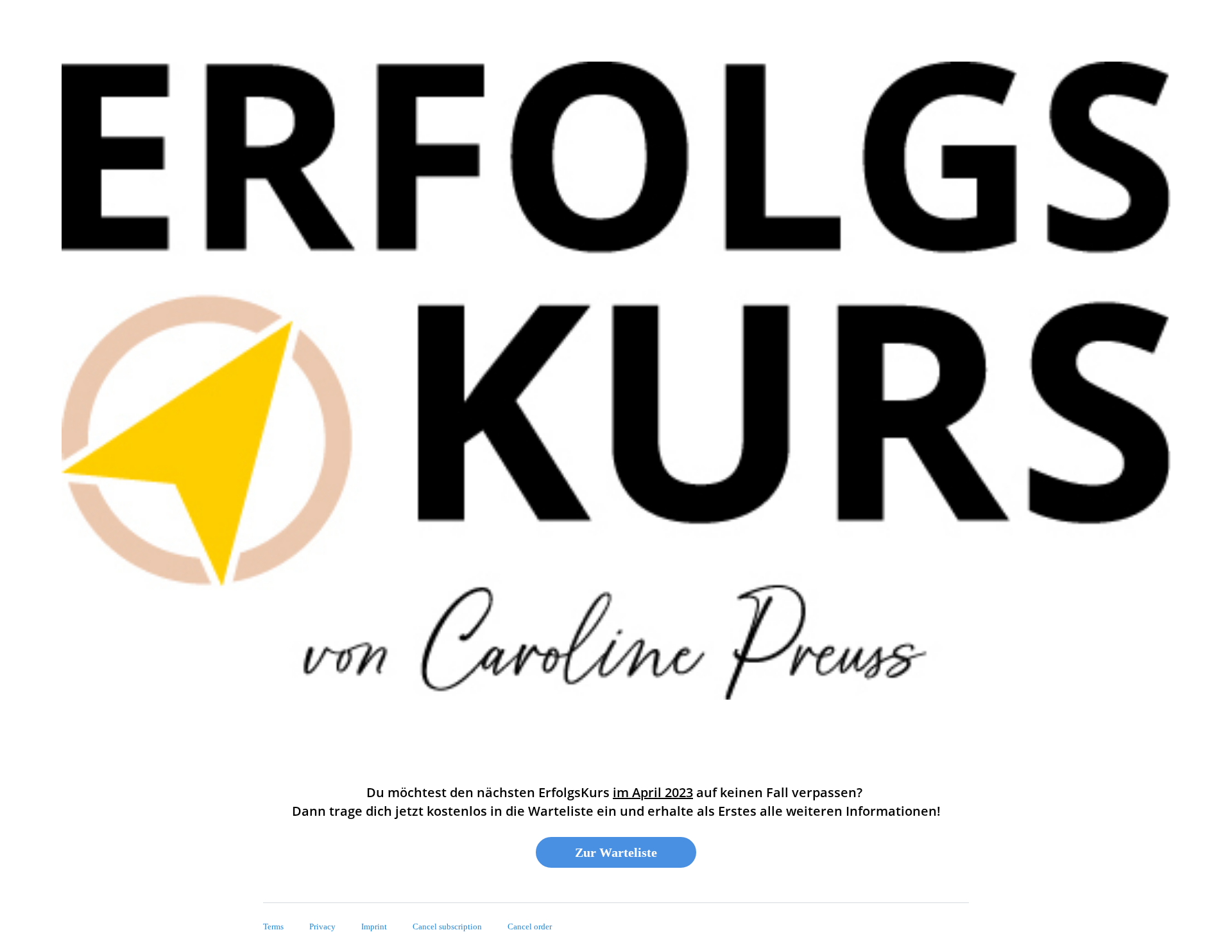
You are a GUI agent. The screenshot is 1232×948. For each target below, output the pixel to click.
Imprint (374, 926)
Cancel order (530, 926)
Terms (273, 926)
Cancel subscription (447, 926)
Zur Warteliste (616, 852)
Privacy (322, 926)
